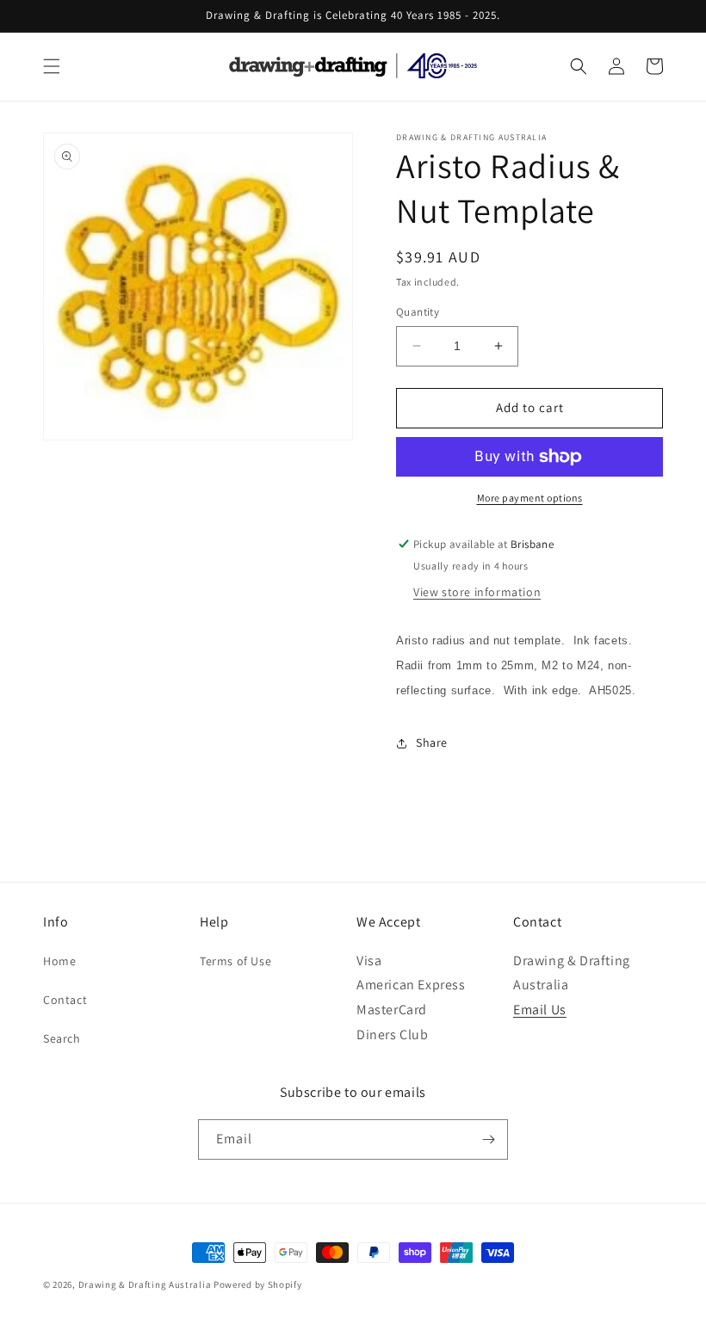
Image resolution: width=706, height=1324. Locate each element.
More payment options (530, 497)
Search (62, 1038)
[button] (52, 66)
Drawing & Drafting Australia (145, 1284)
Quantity (417, 312)
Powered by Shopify (258, 1284)
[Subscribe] (488, 1139)
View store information (477, 592)
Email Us (540, 1010)
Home (59, 961)
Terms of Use (235, 961)
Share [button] (432, 742)
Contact (65, 999)
